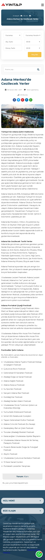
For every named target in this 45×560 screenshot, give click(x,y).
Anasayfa (16, 16)
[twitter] (18, 100)
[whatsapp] (31, 100)
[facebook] (14, 100)
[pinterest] (26, 100)
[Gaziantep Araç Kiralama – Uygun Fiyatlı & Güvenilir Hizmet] (11, 5)
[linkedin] (22, 100)
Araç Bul (34, 55)
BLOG (26, 16)
